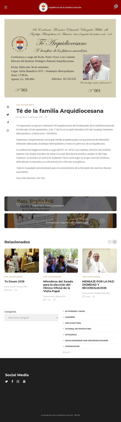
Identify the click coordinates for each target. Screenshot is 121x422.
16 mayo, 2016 (22, 287)
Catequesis (71, 335)
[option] (21, 269)
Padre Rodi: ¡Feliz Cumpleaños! (48, 205)
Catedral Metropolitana (78, 329)
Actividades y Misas (75, 311)
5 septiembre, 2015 (35, 117)
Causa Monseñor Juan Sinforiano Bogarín (86, 341)
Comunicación (22, 117)
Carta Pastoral (73, 323)
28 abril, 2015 (60, 296)
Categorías (10, 311)
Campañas (70, 317)
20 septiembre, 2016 (101, 293)
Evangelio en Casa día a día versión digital (67, 222)
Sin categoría (25, 105)
